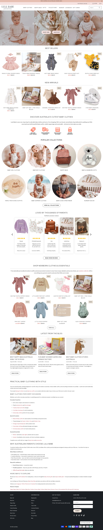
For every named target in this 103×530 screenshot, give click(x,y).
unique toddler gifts (59, 476)
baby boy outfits (31, 391)
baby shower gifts (48, 476)
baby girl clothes (20, 391)
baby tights (24, 434)
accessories (39, 440)
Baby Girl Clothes (21, 489)
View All (51, 327)
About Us (33, 510)
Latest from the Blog (51, 333)
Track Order (33, 505)
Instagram (18, 483)
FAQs (32, 503)
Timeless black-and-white (19, 407)
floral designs (28, 405)
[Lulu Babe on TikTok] (84, 515)
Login (95, 3)
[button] (28, 7)
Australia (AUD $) (83, 3)
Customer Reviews (35, 508)
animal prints (19, 405)
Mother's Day (37, 421)
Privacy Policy (34, 515)
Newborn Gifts (13, 505)
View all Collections (51, 205)
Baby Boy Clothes (30, 489)
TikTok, (23, 483)
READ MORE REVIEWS (51, 258)
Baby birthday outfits (18, 418)
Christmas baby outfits (18, 428)
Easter (23, 421)
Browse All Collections (73, 489)
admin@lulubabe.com (56, 500)
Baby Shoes (47, 489)
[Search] (99, 7)
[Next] (99, 64)
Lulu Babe (16, 526)
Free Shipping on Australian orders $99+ (51, 0)
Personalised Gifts (63, 489)
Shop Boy (57, 32)
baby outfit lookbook (20, 476)
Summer (15, 437)
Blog (32, 518)
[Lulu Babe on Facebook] (77, 515)
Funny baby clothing (17, 426)
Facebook (33, 483)
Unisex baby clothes (17, 412)
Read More (15, 373)
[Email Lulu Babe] (74, 515)
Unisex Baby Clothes (39, 489)
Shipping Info (34, 498)
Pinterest (27, 483)
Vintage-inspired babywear (19, 423)
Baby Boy (12, 500)
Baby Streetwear (13, 510)
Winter (14, 434)
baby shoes (31, 440)
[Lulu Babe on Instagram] (79, 515)
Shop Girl (46, 32)
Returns (32, 500)
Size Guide (33, 513)
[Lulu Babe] (7, 8)
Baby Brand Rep (32, 481)
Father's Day (29, 421)
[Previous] (3, 64)
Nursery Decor (54, 489)
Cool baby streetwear (18, 410)
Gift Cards (12, 518)
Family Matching (13, 508)
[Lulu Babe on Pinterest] (82, 515)
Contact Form (55, 498)
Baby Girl (12, 498)
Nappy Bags (13, 489)
